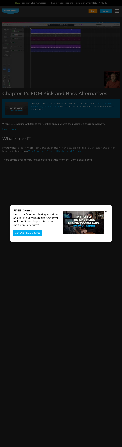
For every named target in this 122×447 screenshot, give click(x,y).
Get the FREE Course (27, 232)
